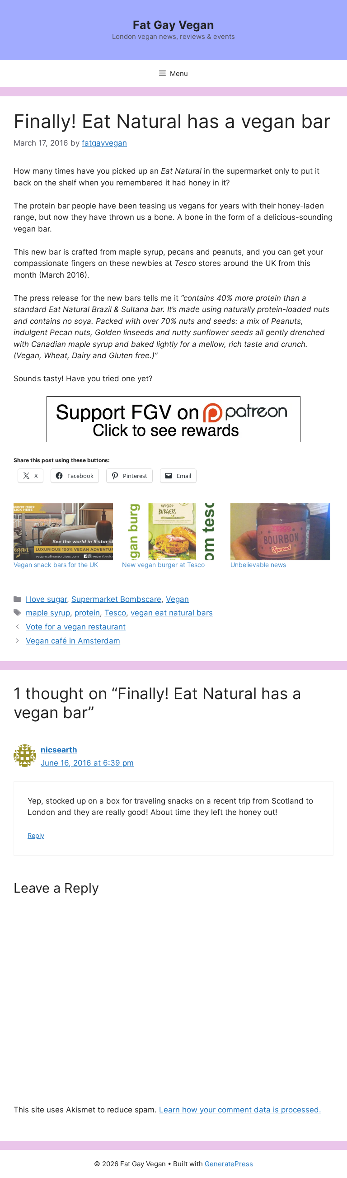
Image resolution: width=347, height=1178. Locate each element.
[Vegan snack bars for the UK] (63, 531)
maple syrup (48, 612)
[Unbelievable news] (280, 531)
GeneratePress (229, 1163)
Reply (36, 835)
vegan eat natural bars (172, 612)
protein (87, 612)
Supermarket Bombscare (116, 599)
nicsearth (59, 749)
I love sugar (46, 599)
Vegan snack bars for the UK (56, 564)
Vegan (177, 599)
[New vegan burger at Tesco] (171, 531)
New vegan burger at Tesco (163, 564)
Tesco (115, 612)
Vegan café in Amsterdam (73, 640)
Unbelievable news (258, 564)
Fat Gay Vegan (173, 25)
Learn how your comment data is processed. (240, 1109)
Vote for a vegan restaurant (76, 626)
